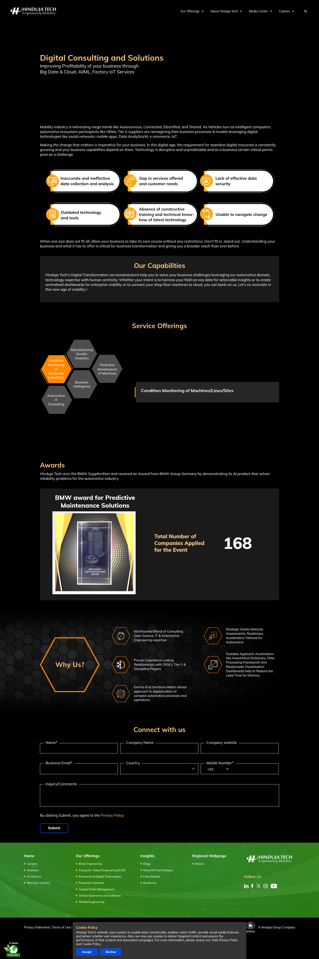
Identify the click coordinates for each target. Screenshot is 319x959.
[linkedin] (246, 886)
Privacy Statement (36, 927)
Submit (54, 828)
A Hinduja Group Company (276, 927)
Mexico (199, 863)
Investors (33, 870)
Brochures (149, 882)
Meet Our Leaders (38, 882)
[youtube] (274, 886)
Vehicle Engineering (91, 902)
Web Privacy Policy (224, 940)
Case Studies (151, 876)
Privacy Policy (112, 815)
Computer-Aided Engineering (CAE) (102, 870)
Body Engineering (90, 863)
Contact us (34, 876)
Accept (86, 952)
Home (29, 856)
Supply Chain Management (97, 889)
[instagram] (265, 886)
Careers (32, 863)
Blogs (146, 863)
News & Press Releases (158, 870)
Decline (111, 952)
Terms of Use (61, 927)
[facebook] (252, 886)
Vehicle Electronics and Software (100, 895)
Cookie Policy (91, 944)
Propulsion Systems (91, 882)
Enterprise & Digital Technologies (100, 876)
